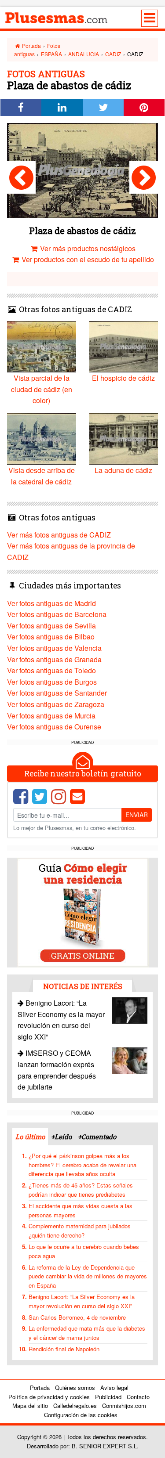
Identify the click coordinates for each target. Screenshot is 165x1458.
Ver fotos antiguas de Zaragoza (55, 704)
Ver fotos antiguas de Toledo (51, 670)
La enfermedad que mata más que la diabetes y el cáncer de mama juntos (87, 1333)
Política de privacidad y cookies (49, 1397)
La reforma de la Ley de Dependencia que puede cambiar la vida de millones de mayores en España (88, 1276)
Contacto (138, 1397)
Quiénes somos (75, 1387)
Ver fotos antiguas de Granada (54, 659)
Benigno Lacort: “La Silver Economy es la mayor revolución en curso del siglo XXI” (82, 1301)
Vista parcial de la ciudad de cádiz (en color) (41, 389)
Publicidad (108, 1397)
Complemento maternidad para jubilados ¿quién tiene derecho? (80, 1230)
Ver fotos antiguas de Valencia (54, 648)
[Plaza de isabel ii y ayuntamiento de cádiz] (143, 177)
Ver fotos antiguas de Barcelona (56, 614)
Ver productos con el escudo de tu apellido (87, 259)
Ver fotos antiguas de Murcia (51, 716)
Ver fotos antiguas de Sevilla (51, 626)
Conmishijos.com (124, 1405)
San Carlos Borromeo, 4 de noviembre (77, 1317)
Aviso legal (114, 1387)
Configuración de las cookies (80, 1415)
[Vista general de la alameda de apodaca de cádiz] (21, 177)
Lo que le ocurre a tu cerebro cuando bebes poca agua (84, 1251)
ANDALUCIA (83, 54)
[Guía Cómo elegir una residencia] (83, 912)
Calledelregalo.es (75, 1405)
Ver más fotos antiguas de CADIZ (59, 535)
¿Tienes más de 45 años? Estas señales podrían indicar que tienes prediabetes (81, 1189)
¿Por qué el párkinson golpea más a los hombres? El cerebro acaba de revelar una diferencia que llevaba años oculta (82, 1164)
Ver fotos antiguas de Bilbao (51, 637)
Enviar (136, 814)
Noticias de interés (82, 986)
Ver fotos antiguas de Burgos (52, 682)
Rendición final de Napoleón (64, 1349)
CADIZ (113, 54)
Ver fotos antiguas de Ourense (54, 727)
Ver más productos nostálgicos (87, 248)
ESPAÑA (51, 54)
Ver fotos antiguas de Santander (57, 693)
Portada (31, 45)
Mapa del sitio (30, 1405)
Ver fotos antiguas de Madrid (51, 603)
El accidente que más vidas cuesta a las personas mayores (80, 1210)
